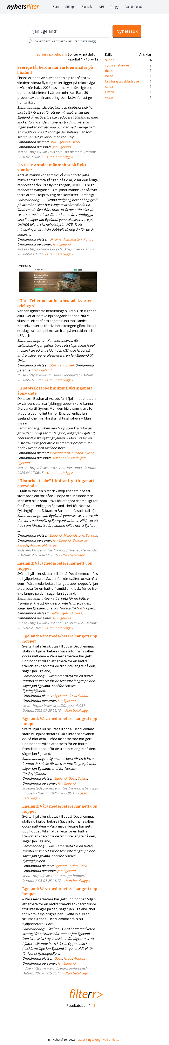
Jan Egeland (62, 147)
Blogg (114, 6)
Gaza (78, 613)
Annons (80, 958)
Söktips (70, 6)
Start (56, 6)
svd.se (109, 60)
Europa (77, 453)
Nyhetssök (127, 31)
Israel (75, 142)
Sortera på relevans (51, 54)
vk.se (109, 97)
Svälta (54, 613)
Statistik (87, 6)
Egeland (63, 142)
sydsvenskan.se (117, 65)
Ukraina (55, 239)
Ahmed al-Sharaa (43, 545)
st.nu (109, 86)
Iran (60, 365)
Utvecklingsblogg (89, 1040)
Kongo (88, 239)
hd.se (109, 76)
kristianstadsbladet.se (122, 81)
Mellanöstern (59, 453)
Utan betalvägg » (60, 157)
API (101, 6)
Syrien (89, 453)
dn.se (109, 70)
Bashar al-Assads (66, 458)
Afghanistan (72, 239)
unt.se (110, 92)
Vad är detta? (133, 6)
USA (52, 142)
